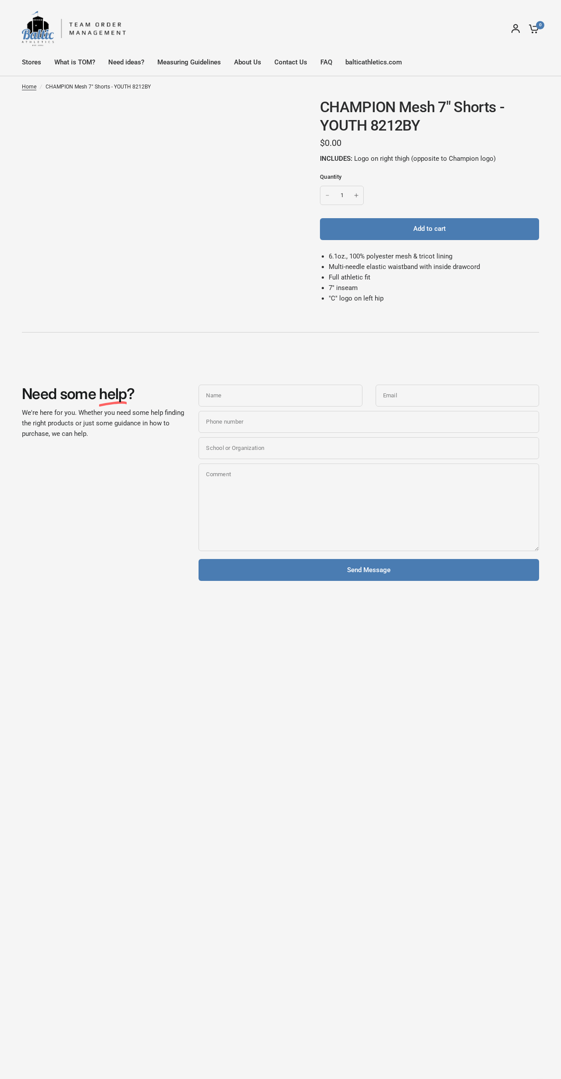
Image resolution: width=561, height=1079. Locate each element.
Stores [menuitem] (31, 62)
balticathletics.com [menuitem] (373, 62)
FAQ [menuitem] (326, 62)
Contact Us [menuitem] (290, 62)
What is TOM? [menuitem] (74, 62)
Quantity (330, 176)
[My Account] (515, 28)
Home (29, 87)
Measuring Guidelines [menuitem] (189, 62)
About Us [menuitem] (247, 62)
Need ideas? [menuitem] (126, 62)
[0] (531, 28)
